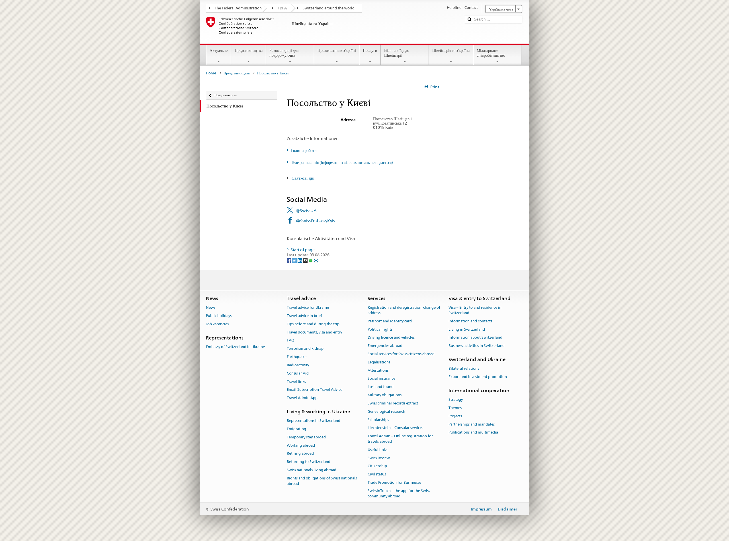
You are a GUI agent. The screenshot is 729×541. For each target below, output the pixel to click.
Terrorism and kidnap (305, 349)
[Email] (316, 260)
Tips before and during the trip (313, 324)
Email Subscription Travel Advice (314, 390)
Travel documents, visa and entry (314, 332)
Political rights (380, 329)
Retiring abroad (300, 453)
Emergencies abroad (385, 345)
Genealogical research (386, 411)
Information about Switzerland (475, 337)
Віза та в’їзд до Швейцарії (396, 53)
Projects (455, 416)
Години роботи (304, 150)
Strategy (456, 399)
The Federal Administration (238, 8)
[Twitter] (295, 260)
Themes (455, 408)
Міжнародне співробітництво (491, 53)
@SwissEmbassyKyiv (315, 220)
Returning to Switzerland (308, 462)
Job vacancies (217, 324)
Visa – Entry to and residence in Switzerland (475, 310)
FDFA (282, 8)
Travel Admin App (302, 398)
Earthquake (296, 357)
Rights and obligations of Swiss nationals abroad (322, 481)
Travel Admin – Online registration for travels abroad (400, 439)
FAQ (290, 340)
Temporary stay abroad (306, 437)
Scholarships (378, 420)
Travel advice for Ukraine (308, 307)
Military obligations (385, 395)
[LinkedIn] (300, 260)
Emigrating (296, 429)
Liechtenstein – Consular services (395, 428)
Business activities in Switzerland (477, 345)
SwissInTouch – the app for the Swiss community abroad (399, 493)
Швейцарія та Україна (451, 50)
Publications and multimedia (473, 432)
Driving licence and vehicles (391, 337)
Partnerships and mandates (472, 424)
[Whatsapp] (311, 260)
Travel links (296, 381)
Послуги (370, 50)
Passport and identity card (390, 321)
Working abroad (301, 445)
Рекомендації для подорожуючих (283, 53)
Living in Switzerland (467, 329)
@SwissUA (306, 210)
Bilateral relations (464, 369)
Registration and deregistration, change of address (404, 310)
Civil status (377, 474)
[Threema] (305, 260)
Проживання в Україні (337, 50)
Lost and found (381, 387)
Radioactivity (298, 365)
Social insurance (381, 379)
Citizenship (377, 466)
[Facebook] (289, 260)
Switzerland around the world (329, 8)
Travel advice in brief (304, 316)
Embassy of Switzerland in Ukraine (235, 347)
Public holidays (219, 316)
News (210, 307)
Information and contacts (470, 321)
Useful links (377, 450)
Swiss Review (379, 458)
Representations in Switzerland (313, 420)
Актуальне (219, 50)
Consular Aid (298, 373)
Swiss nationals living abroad (311, 470)
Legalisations (379, 362)
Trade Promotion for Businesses (394, 482)
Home (211, 73)
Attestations (378, 370)
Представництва (249, 50)
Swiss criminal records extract (393, 403)
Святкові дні (303, 178)
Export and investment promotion (478, 377)
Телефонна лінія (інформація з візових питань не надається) (342, 162)
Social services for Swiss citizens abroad (401, 354)
